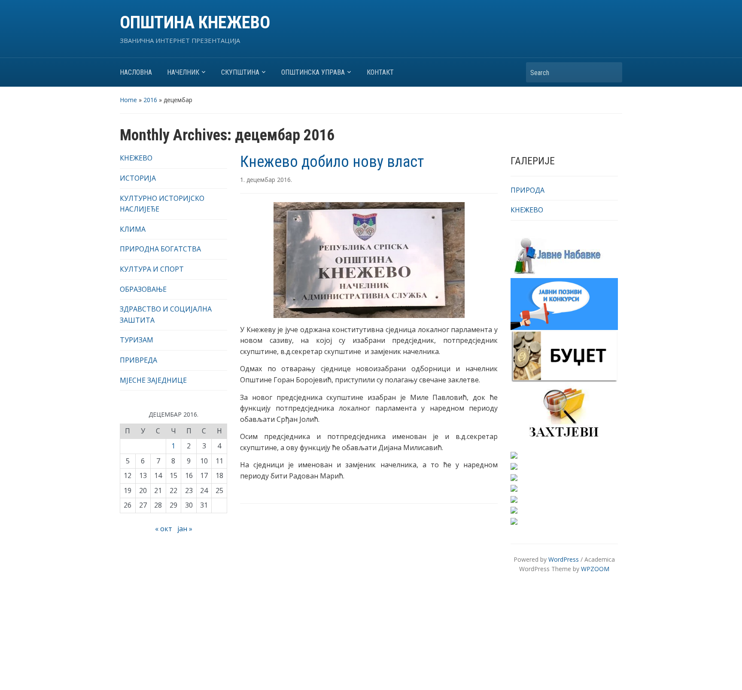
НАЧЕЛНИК (183, 72)
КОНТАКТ (380, 72)
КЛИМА (133, 229)
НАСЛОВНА (136, 72)
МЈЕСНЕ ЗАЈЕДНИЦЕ (153, 380)
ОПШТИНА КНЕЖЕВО (195, 22)
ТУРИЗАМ (136, 340)
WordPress (563, 559)
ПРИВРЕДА (138, 360)
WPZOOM (595, 569)
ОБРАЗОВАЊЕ (143, 289)
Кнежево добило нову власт (332, 162)
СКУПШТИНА (240, 72)
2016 (150, 100)
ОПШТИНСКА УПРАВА (313, 72)
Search (611, 72)
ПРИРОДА (527, 190)
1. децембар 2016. (266, 180)
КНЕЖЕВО (136, 158)
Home (128, 100)
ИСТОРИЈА (138, 178)
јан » (184, 528)
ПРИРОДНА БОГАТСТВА (160, 249)
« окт (163, 528)
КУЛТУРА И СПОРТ (152, 269)
